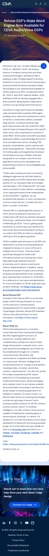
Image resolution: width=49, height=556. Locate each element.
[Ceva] (6, 5)
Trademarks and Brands (18, 550)
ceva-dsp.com (19, 429)
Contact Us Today (22, 504)
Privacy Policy (18, 540)
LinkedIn (35, 432)
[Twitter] (21, 523)
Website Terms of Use (18, 535)
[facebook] (9, 523)
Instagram (8, 436)
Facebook (25, 432)
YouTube (15, 432)
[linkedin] (4, 523)
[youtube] (26, 523)
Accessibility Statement (18, 545)
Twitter (6, 432)
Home (4, 12)
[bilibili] (32, 523)
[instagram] (15, 523)
